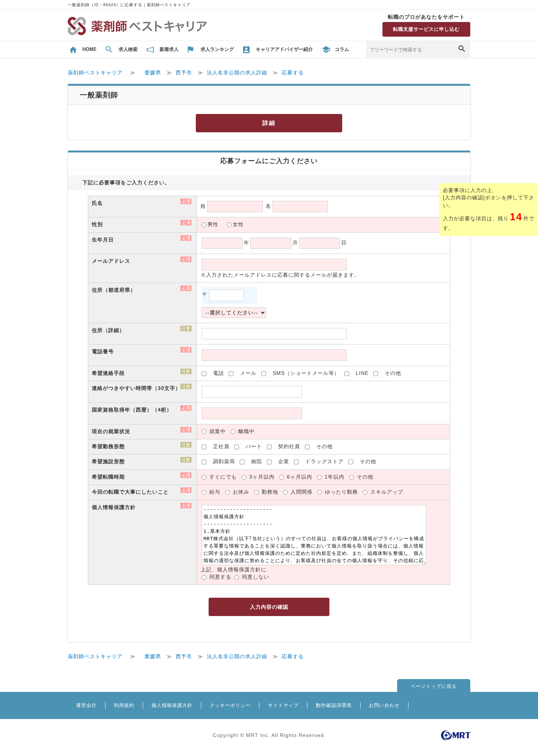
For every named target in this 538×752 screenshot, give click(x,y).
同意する (220, 577)
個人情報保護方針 (172, 705)
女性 (238, 224)
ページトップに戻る (434, 686)
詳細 (269, 123)
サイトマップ (283, 705)
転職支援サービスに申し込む (426, 29)
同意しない (255, 577)
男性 (213, 224)
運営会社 (86, 705)
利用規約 (124, 705)
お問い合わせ (384, 705)
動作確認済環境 (334, 705)
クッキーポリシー (230, 705)
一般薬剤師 (99, 95)
